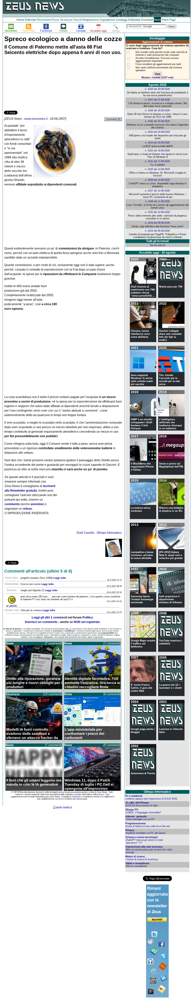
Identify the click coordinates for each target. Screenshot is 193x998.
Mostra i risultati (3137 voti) (157, 77)
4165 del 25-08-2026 (159, 121)
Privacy (129, 830)
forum (61, 799)
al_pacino (11, 606)
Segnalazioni (107, 19)
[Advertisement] (32, 83)
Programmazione (135, 823)
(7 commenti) (53, 643)
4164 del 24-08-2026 (159, 131)
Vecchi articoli (157, 245)
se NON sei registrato (85, 622)
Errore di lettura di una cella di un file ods (147, 826)
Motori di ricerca (135, 856)
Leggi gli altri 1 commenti (49, 617)
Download (147, 19)
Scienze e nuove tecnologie (141, 837)
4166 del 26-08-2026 (159, 110)
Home (20, 19)
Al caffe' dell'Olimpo (137, 802)
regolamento (77, 629)
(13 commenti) (52, 694)
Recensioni (44, 19)
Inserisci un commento (41, 622)
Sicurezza (66, 19)
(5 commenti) (112, 745)
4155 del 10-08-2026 (159, 212)
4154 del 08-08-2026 (159, 222)
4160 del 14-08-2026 (159, 169)
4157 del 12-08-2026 (159, 190)
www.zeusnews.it (35, 118)
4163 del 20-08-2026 (159, 142)
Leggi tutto (59, 577)
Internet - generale (135, 816)
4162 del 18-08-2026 (159, 150)
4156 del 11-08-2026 (159, 201)
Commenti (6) (113, 119)
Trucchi (77, 19)
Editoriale (30, 19)
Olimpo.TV (131, 809)
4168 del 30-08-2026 (159, 89)
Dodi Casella (85, 532)
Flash (165, 19)
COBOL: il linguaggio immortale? (143, 812)
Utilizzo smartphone (136, 866)
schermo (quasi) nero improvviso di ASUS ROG (151, 798)
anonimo (37, 504)
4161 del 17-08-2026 (159, 161)
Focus (55, 19)
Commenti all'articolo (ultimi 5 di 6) (38, 571)
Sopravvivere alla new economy (143, 846)
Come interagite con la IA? (139, 819)
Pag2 (172, 19)
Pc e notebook (133, 795)
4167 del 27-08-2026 (159, 99)
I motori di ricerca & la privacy (141, 859)
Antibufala (134, 19)
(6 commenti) (112, 694)
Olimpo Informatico (109, 532)
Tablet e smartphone (137, 863)
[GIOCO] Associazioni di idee (141, 805)
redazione (76, 796)
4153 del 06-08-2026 (159, 230)
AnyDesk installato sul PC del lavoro (145, 833)
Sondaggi (121, 19)
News (157, 19)
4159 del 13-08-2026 (159, 179)
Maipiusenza (91, 19)
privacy (100, 794)
